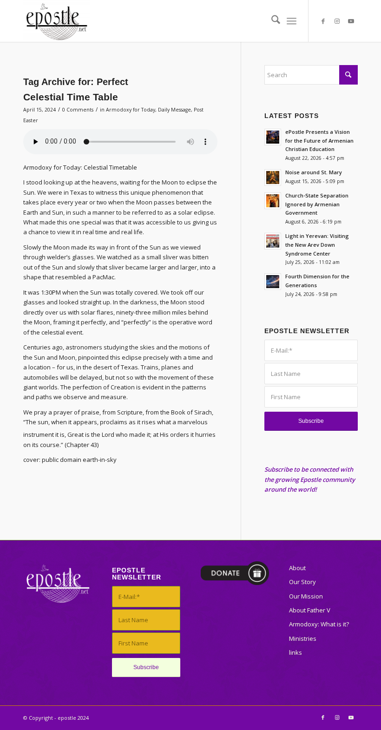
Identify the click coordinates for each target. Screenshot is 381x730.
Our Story (302, 582)
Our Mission (306, 596)
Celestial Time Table (70, 97)
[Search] (271, 21)
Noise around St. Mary (313, 172)
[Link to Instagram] (337, 21)
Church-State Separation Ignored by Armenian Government (316, 204)
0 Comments (77, 109)
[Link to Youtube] (351, 21)
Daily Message (174, 109)
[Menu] (291, 20)
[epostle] (56, 21)
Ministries (302, 638)
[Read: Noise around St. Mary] (272, 177)
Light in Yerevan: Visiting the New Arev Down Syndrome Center (317, 244)
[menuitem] (271, 21)
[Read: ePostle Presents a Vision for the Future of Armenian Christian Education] (272, 137)
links (295, 652)
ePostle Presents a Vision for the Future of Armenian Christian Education (319, 140)
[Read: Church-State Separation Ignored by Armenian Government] (272, 200)
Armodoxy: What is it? (319, 624)
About (297, 568)
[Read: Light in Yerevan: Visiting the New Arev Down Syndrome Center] (272, 241)
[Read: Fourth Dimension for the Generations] (272, 281)
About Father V (309, 610)
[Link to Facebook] (323, 21)
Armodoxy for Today (130, 109)
